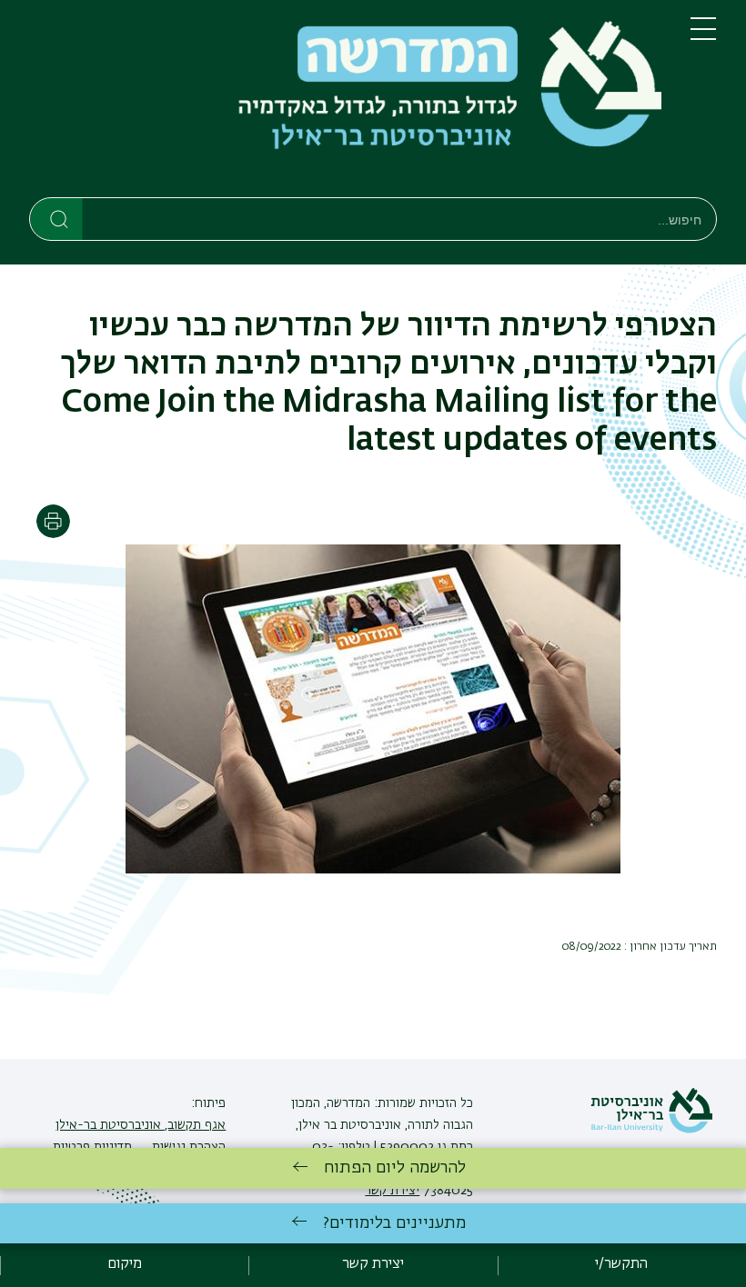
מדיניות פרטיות (92, 1147)
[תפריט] (703, 36)
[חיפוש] (57, 218)
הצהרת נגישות (187, 1147)
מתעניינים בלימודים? (394, 1223)
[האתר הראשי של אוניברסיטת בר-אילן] (651, 1129)
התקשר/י (621, 1264)
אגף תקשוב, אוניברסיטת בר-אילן (140, 1125)
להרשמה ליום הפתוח (395, 1168)
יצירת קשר (373, 1264)
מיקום (124, 1264)
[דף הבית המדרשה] (345, 102)
